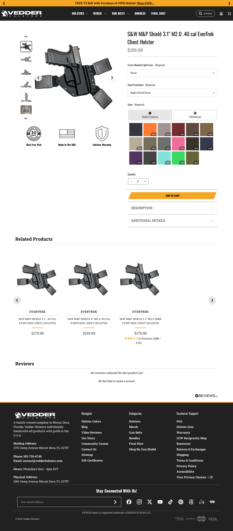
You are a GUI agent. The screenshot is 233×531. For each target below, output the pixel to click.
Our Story (88, 438)
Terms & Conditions (190, 460)
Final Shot (158, 13)
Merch (98, 13)
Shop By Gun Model (142, 449)
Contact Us (89, 449)
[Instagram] (139, 502)
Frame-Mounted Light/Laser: (146, 65)
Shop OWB (144, 3)
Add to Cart (153, 195)
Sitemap (87, 455)
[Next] (229, 3)
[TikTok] (170, 502)
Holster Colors (91, 421)
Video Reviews (92, 432)
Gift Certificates (92, 460)
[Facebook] (129, 502)
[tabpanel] (172, 144)
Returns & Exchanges (191, 449)
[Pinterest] (181, 502)
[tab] (150, 115)
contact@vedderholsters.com (42, 461)
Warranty (183, 432)
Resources (184, 443)
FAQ (179, 421)
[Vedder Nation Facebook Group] (212, 502)
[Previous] (3, 3)
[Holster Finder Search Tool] (205, 13)
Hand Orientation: (141, 85)
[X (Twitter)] (150, 502)
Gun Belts (119, 13)
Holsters (78, 13)
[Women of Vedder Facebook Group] (202, 502)
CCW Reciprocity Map (192, 438)
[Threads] (191, 502)
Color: (136, 104)
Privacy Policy (187, 466)
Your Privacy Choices (191, 477)
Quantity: (132, 174)
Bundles (140, 13)
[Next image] (112, 77)
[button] (116, 380)
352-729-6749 (32, 456)
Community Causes (95, 443)
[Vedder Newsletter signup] (115, 502)
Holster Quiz (185, 427)
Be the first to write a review (116, 381)
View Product (37, 279)
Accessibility (185, 471)
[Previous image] (38, 77)
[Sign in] (221, 13)
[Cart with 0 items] (229, 13)
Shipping (183, 455)
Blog (85, 427)
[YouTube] (160, 502)
